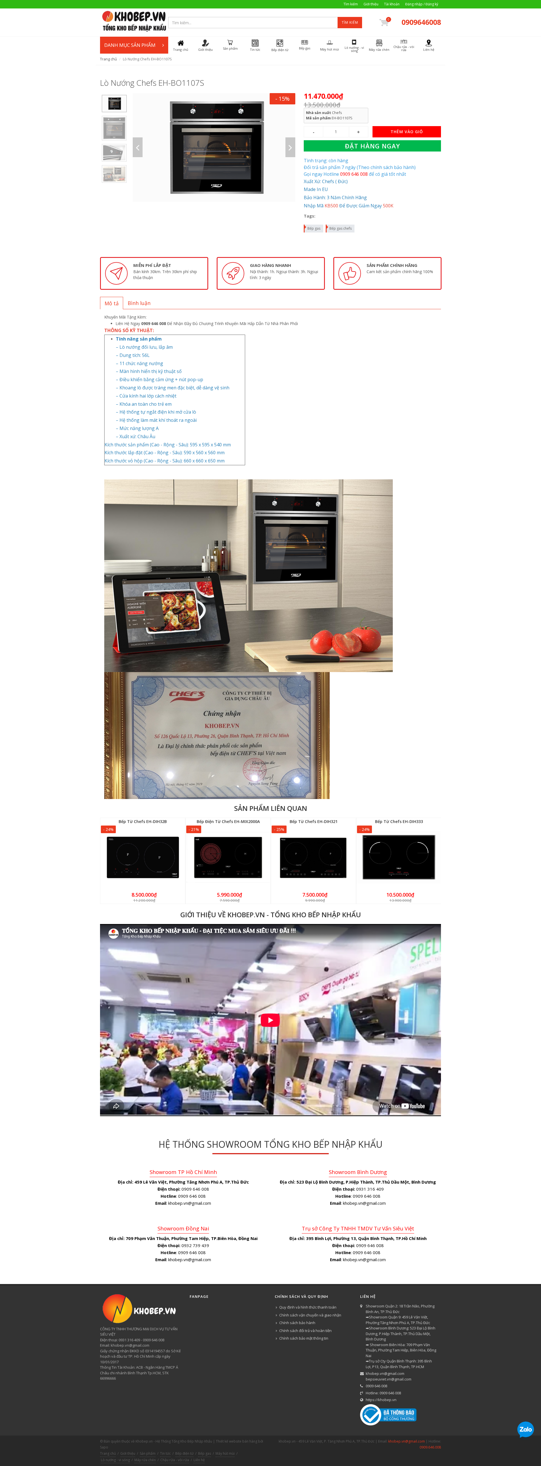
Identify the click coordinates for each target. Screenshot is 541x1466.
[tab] (111, 303)
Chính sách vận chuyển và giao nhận (310, 1315)
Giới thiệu (370, 4)
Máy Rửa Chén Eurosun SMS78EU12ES (66, 1444)
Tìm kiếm (350, 4)
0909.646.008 (430, 1447)
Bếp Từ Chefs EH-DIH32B (143, 821)
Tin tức (165, 1453)
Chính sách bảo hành (297, 1322)
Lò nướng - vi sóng (115, 1460)
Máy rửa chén (145, 1460)
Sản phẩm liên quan (270, 808)
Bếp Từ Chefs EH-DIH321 (314, 821)
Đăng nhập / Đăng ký (421, 4)
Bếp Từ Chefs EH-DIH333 (399, 821)
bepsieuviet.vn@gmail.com (388, 1379)
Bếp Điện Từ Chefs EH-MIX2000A (228, 821)
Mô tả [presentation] (112, 303)
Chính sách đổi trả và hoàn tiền (305, 1330)
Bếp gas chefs (340, 228)
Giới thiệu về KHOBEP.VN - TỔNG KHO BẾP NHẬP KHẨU (270, 914)
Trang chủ (108, 59)
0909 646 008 (376, 1385)
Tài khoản (392, 4)
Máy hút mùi (225, 1453)
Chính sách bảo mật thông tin (303, 1338)
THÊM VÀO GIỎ (407, 131)
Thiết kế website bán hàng (236, 1441)
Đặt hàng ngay (372, 146)
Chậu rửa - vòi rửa (174, 1460)
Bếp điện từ (184, 1453)
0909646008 (421, 22)
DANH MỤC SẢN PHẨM (130, 45)
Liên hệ (199, 1460)
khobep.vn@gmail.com (385, 1373)
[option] (114, 103)
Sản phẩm (148, 1453)
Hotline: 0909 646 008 (383, 1392)
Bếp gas (313, 228)
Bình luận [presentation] (139, 303)
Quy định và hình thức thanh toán (307, 1307)
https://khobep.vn (381, 1399)
